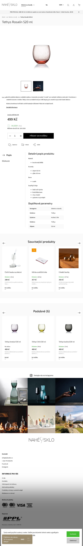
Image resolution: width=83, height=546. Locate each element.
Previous (4, 243)
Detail (6, 288)
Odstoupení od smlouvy (9, 484)
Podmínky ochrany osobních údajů (12, 490)
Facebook (5, 464)
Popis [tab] (9, 155)
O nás (3, 478)
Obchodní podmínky (8, 487)
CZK (60, 5)
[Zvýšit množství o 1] (20, 136)
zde (34, 535)
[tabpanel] (14, 269)
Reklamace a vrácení (8, 493)
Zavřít (75, 151)
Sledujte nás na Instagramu (43, 375)
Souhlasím (73, 534)
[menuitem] (27, 5)
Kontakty (4, 481)
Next (79, 243)
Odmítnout (73, 541)
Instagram (5, 467)
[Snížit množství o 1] (10, 136)
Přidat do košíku (38, 136)
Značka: (13, 115)
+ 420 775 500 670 (7, 461)
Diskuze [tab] (6, 161)
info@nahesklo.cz (7, 458)
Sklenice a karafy (56, 209)
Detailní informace (11, 107)
